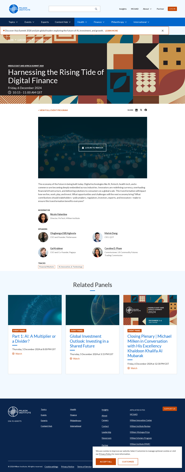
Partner (160, 9)
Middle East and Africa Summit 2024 (26, 66)
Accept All (106, 461)
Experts (45, 22)
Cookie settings (51, 466)
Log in (172, 9)
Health (73, 409)
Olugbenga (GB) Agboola (63, 233)
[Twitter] (141, 110)
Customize (128, 461)
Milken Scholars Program (141, 438)
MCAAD (135, 9)
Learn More (111, 30)
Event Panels (40, 40)
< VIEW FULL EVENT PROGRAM (53, 110)
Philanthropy (75, 420)
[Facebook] (146, 110)
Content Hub (24, 40)
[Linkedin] (136, 110)
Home (11, 40)
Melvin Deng (111, 233)
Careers (105, 420)
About (104, 415)
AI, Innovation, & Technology (70, 267)
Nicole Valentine (58, 214)
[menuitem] (123, 9)
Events (44, 415)
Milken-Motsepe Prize (140, 432)
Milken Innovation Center (141, 420)
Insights (123, 9)
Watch (18, 353)
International (75, 426)
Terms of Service (84, 466)
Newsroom (106, 438)
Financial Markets (46, 267)
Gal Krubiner (56, 248)
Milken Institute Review (140, 426)
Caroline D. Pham (113, 248)
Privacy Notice (67, 466)
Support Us (169, 409)
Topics (44, 409)
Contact (105, 426)
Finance (73, 415)
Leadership (106, 432)
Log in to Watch (94, 147)
